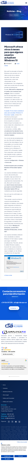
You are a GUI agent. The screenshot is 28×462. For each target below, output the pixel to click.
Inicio (11, 15)
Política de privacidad (22, 442)
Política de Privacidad (8, 398)
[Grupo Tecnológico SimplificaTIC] (14, 332)
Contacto (5, 388)
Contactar (13, 308)
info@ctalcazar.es (10, 418)
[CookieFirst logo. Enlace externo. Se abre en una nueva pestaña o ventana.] (1, 443)
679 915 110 (11, 416)
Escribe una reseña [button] (8, 354)
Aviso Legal (6, 395)
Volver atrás (8, 275)
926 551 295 (10, 414)
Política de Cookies (8, 401)
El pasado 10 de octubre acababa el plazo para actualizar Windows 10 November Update (14, 113)
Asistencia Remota (7, 391)
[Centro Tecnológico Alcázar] (7, 3)
